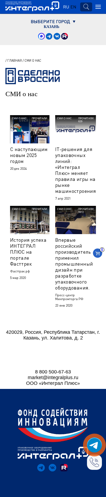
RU (66, 7)
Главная (14, 60)
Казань (51, 27)
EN (73, 7)
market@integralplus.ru (53, 377)
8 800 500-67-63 (53, 372)
